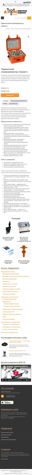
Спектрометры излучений (9, 284)
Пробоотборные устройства (10, 291)
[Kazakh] (27, 2)
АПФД (4, 317)
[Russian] (24, 2)
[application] (16, 373)
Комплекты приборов (8, 319)
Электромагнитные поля (9, 299)
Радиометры (6, 281)
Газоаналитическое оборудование (10, 322)
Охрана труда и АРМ (6, 434)
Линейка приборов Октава (11, 304)
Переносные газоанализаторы (10, 324)
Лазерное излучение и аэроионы (11, 314)
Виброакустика (6, 301)
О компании (15, 473)
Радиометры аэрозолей (9, 286)
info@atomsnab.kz (10, 396)
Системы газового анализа (9, 329)
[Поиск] (29, 18)
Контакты (11, 418)
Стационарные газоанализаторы (11, 327)
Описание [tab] (5, 101)
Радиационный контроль (8, 271)
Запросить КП (10, 95)
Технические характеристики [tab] (18, 101)
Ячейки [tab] (5, 103)
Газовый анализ (5, 437)
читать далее (4, 459)
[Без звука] (26, 380)
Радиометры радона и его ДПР (11, 289)
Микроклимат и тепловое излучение (12, 309)
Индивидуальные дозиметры (10, 274)
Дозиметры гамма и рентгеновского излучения (15, 276)
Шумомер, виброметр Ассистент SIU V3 (17, 350)
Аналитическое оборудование (9, 332)
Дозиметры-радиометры (9, 279)
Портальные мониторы (8, 294)
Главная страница (8, 473)
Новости (21, 473)
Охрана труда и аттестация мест (10, 297)
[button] (28, 36)
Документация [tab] (13, 103)
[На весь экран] (29, 380)
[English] (29, 2)
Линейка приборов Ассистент (12, 306)
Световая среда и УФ (8, 311)
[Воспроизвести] (3, 380)
